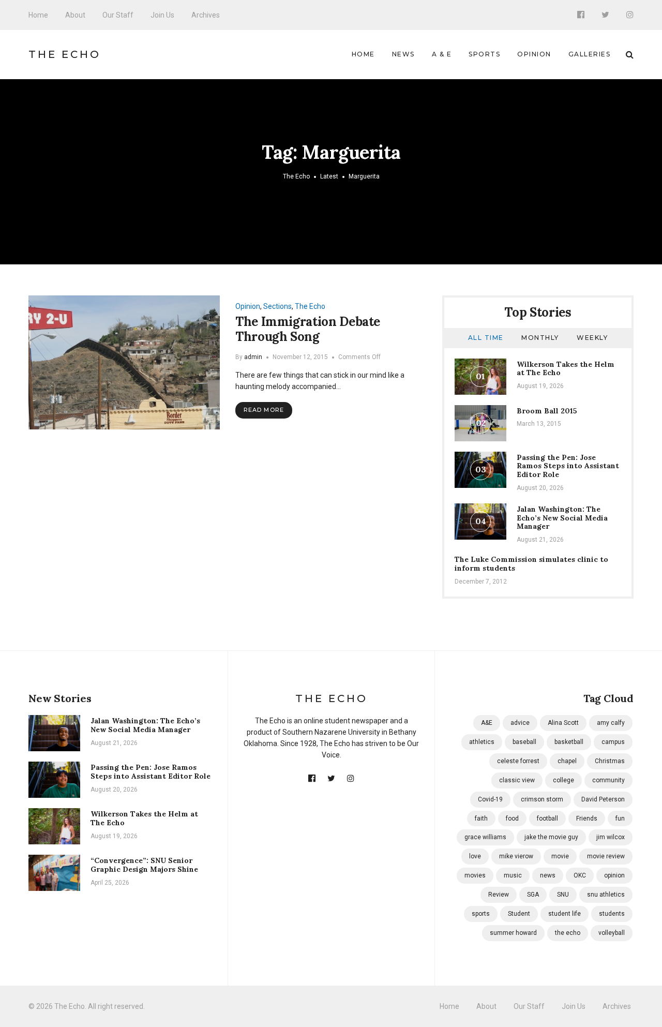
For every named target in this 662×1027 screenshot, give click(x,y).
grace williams (485, 837)
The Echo (64, 54)
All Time (486, 337)
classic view (517, 780)
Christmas (610, 761)
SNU (563, 894)
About (75, 15)
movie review (606, 856)
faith (481, 818)
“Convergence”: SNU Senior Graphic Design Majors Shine (144, 865)
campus (613, 742)
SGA (533, 894)
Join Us (162, 15)
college (563, 780)
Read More (264, 409)
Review (498, 894)
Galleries (589, 54)
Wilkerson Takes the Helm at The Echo (565, 369)
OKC (580, 875)
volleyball (611, 932)
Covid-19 (490, 799)
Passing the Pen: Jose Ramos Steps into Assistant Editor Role (568, 466)
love (475, 856)
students (612, 913)
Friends (586, 818)
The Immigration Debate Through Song (307, 329)
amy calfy (611, 722)
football (547, 818)
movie (560, 856)
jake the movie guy (551, 837)
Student (519, 913)
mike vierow (516, 856)
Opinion (534, 54)
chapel (567, 761)
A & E (442, 54)
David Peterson (603, 799)
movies (475, 875)
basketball (568, 742)
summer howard (513, 932)
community (608, 780)
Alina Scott (563, 722)
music (513, 875)
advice (520, 722)
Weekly (592, 337)
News (403, 54)
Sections (277, 306)
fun (620, 818)
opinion (614, 875)
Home (38, 15)
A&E (486, 722)
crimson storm (542, 799)
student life (564, 913)
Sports (484, 54)
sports (481, 913)
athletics (481, 742)
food (512, 818)
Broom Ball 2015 (547, 410)
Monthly (540, 337)
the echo (567, 932)
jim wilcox (610, 837)
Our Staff (117, 15)
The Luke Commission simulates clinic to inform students (531, 564)
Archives (205, 15)
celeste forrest (518, 761)
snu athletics (606, 894)
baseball (524, 742)
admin (253, 357)
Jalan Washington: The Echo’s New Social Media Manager (562, 517)
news (547, 875)
